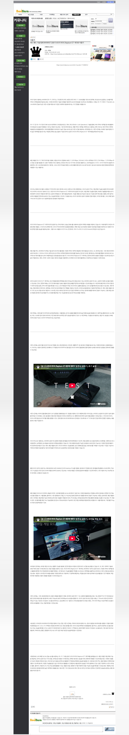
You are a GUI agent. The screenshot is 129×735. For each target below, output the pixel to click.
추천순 (54, 18)
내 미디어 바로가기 (19, 79)
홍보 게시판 (17, 90)
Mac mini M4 (63, 29)
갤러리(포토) (71, 18)
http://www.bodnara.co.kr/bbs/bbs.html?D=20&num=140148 (68, 54)
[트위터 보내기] (33, 59)
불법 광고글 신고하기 (107, 704)
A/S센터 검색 (18, 63)
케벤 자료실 (17, 72)
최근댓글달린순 (62, 18)
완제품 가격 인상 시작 (36, 31)
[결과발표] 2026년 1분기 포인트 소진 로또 (101, 32)
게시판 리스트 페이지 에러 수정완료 (52, 32)
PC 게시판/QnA (19, 44)
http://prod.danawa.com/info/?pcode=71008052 (72, 65)
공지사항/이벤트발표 (20, 28)
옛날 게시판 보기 (19, 87)
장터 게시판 (17, 50)
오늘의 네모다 (18, 55)
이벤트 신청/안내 (19, 31)
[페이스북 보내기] (40, 59)
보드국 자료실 (18, 69)
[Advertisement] (75, 8)
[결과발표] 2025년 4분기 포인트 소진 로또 (101, 33)
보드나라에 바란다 (19, 53)
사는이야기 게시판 (19, 41)
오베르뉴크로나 (107, 694)
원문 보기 (72, 687)
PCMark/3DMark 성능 (21, 66)
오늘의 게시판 (18, 38)
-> (19, 47)
